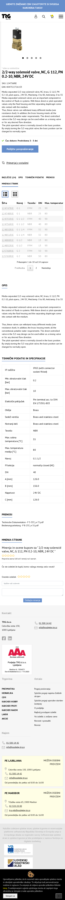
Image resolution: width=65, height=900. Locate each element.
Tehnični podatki (34, 177)
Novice (37, 725)
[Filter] (14, 194)
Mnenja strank (10, 183)
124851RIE (8, 234)
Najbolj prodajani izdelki (45, 712)
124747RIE (8, 208)
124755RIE (8, 218)
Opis (20, 177)
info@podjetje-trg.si (48, 627)
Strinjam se (10, 896)
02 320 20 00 (15, 806)
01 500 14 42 (45, 623)
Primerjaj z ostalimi (17, 163)
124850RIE (8, 229)
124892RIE (8, 245)
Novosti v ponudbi (42, 720)
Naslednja (46, 268)
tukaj (5, 888)
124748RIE (8, 213)
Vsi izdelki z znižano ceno (45, 716)
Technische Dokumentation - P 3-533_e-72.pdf (23, 522)
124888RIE (8, 240)
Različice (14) (9, 177)
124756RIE (8, 224)
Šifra (4, 202)
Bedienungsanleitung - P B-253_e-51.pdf (20, 525)
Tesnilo (31, 202)
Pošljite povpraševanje (20, 149)
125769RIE (8, 256)
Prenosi (50, 177)
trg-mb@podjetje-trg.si (19, 810)
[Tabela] (5, 194)
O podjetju (39, 708)
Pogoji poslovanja (42, 688)
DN (40, 202)
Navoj (20, 202)
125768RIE (8, 250)
